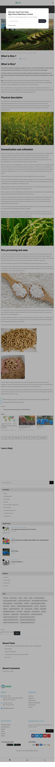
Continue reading (12, 25)
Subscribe (42, 21)
